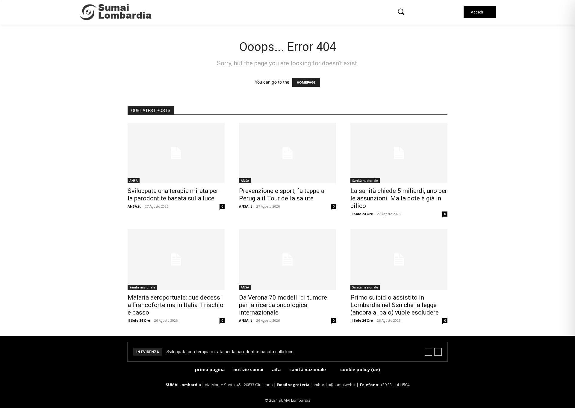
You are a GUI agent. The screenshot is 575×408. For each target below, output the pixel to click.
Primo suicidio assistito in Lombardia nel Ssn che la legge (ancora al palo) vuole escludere (394, 305)
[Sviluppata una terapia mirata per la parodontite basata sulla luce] (176, 153)
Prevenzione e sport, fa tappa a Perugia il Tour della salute (281, 194)
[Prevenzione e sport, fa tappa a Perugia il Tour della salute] (287, 153)
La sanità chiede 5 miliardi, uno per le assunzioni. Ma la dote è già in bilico (398, 198)
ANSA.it (134, 206)
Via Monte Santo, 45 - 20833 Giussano (239, 384)
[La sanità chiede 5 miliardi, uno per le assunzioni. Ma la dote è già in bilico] (398, 153)
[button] (400, 11)
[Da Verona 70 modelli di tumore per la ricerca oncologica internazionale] (287, 259)
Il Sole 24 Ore (361, 213)
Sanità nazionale (365, 181)
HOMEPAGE (306, 82)
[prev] (428, 352)
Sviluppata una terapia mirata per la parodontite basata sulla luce (173, 194)
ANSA (133, 181)
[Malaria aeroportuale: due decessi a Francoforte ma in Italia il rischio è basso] (176, 259)
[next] (438, 352)
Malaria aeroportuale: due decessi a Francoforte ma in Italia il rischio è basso (175, 305)
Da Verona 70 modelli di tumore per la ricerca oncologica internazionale (283, 305)
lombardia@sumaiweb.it (333, 384)
